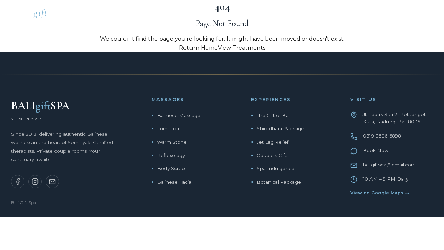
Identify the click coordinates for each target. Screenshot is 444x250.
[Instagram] (35, 181)
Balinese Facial (175, 182)
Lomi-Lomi (169, 128)
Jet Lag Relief (272, 142)
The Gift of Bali (274, 115)
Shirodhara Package (280, 128)
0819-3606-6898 (382, 136)
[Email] (52, 181)
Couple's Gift (272, 155)
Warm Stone (172, 142)
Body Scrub (171, 168)
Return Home (198, 47)
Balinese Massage (178, 115)
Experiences (310, 14)
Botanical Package (279, 182)
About (353, 14)
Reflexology (171, 155)
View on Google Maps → (379, 192)
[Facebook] (17, 181)
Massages (262, 14)
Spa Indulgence (275, 168)
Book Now (375, 150)
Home (225, 14)
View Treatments (241, 47)
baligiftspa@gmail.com (389, 164)
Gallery (390, 14)
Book (424, 14)
